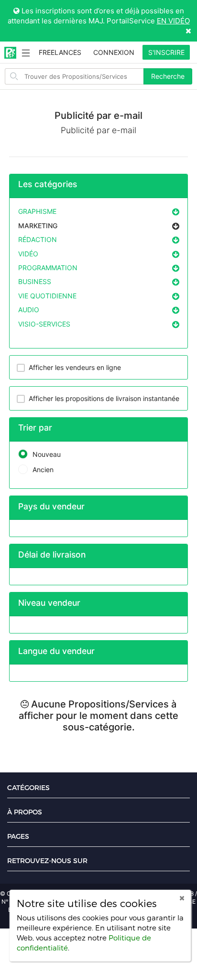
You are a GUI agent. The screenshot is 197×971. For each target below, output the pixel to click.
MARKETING (37, 226)
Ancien (43, 469)
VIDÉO (28, 254)
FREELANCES (60, 52)
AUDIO (28, 310)
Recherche (168, 76)
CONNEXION (113, 52)
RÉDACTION (37, 239)
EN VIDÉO (173, 20)
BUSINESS (34, 281)
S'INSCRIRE (166, 52)
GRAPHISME (37, 211)
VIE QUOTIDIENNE (47, 296)
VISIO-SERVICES (44, 324)
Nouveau (47, 454)
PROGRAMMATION (47, 268)
